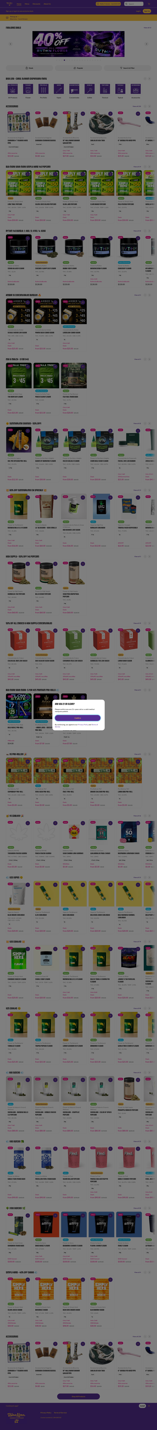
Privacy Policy (83, 725)
